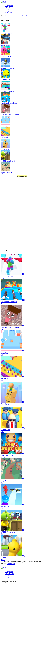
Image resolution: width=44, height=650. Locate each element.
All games (9, 6)
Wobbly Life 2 (6, 558)
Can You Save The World (10, 327)
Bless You (4, 353)
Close (3, 566)
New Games (9, 8)
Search (24, 16)
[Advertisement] (11, 213)
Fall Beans (4, 378)
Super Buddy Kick (7, 455)
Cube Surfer (5, 404)
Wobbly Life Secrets (8, 532)
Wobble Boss (5, 430)
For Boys (8, 10)
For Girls (8, 12)
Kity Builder (5, 481)
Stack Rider (5, 506)
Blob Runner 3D (7, 276)
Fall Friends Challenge (9, 302)
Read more (11, 564)
